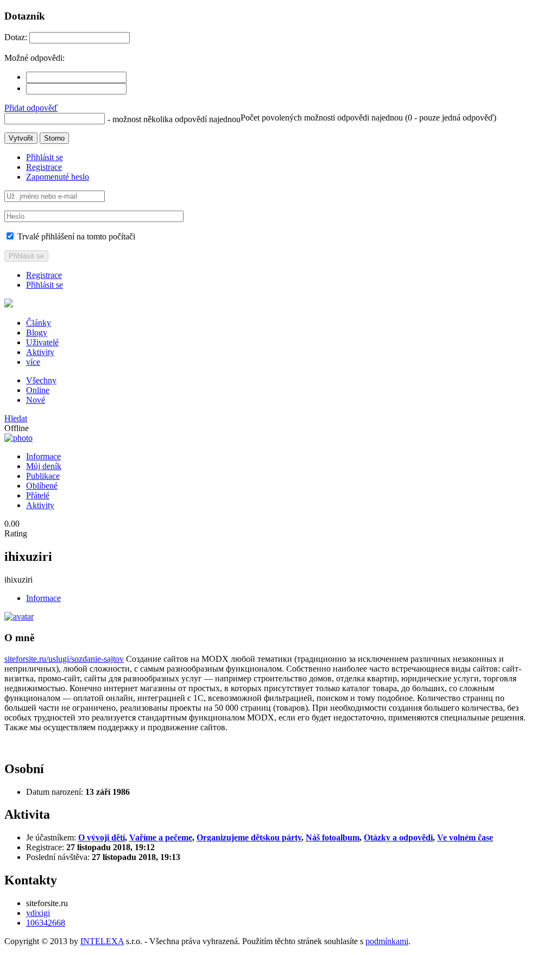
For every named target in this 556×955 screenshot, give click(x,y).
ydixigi (38, 913)
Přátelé (37, 495)
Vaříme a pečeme (160, 837)
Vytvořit (21, 138)
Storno (54, 138)
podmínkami (386, 941)
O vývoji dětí (101, 837)
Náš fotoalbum (332, 837)
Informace (43, 456)
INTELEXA (102, 941)
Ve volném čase (465, 837)
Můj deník (43, 466)
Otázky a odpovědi (398, 837)
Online (37, 390)
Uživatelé (42, 342)
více (33, 361)
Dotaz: (15, 37)
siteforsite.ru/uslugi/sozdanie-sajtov (64, 658)
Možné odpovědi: (34, 57)
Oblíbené (42, 485)
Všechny (41, 380)
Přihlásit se (44, 157)
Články (38, 322)
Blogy (36, 332)
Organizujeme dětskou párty (249, 837)
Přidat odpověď (31, 107)
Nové (35, 399)
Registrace (44, 167)
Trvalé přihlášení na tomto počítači (75, 236)
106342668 (45, 922)
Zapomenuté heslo (57, 176)
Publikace (43, 475)
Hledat (15, 418)
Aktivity (40, 352)
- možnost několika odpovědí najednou (174, 119)
